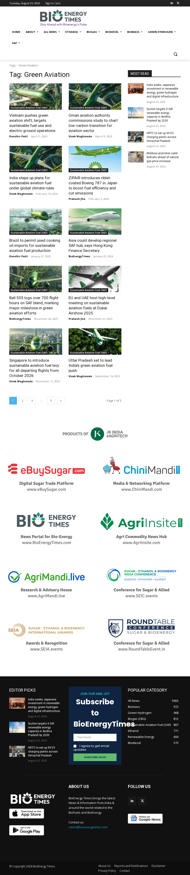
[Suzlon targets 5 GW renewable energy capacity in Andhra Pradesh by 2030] (136, 112)
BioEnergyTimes (79, 256)
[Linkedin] (171, 3)
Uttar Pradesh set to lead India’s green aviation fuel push (91, 365)
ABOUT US (79, 786)
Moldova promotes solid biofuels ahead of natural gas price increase (163, 157)
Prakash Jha (77, 199)
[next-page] (61, 401)
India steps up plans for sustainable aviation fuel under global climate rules (31, 183)
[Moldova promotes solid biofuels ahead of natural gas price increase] (136, 157)
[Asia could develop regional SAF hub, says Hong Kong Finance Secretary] (95, 221)
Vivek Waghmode (80, 136)
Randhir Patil (18, 136)
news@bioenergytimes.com (88, 827)
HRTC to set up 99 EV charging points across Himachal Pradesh (161, 137)
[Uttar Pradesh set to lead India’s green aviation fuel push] (95, 341)
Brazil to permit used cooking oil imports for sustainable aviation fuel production (34, 245)
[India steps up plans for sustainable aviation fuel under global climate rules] (35, 159)
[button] (175, 54)
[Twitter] (178, 3)
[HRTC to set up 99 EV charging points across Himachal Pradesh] (136, 136)
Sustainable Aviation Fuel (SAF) (29, 107)
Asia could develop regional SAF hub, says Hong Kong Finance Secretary (93, 245)
